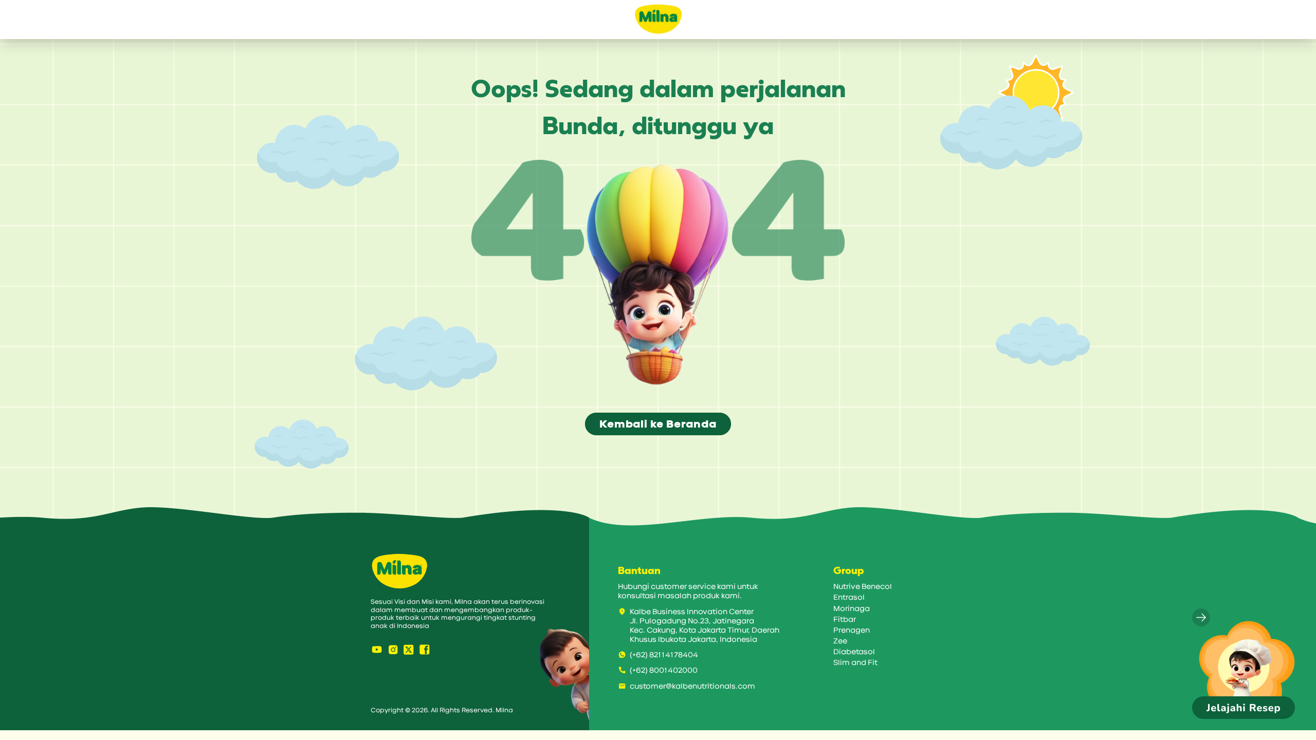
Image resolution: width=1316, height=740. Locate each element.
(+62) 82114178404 (664, 655)
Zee (840, 641)
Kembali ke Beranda (657, 424)
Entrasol (849, 597)
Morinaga (851, 608)
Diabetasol (854, 651)
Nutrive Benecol (862, 586)
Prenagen (851, 630)
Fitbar (844, 619)
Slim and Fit (855, 662)
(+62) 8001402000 (664, 670)
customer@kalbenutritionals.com (692, 686)
